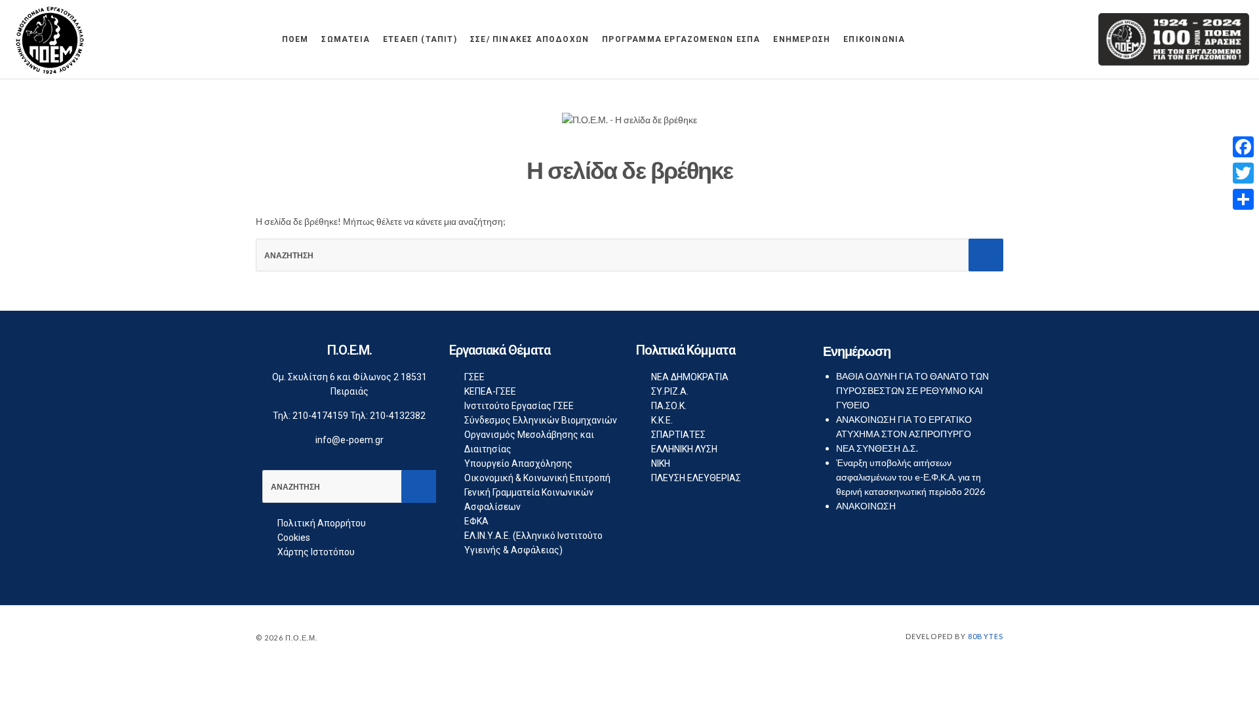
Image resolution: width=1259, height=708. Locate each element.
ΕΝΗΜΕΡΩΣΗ (801, 39)
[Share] (1243, 199)
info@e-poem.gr (349, 440)
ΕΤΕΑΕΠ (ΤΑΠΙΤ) (420, 39)
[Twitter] (1243, 173)
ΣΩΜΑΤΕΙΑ (345, 39)
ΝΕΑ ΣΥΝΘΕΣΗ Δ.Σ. (877, 448)
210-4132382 (398, 415)
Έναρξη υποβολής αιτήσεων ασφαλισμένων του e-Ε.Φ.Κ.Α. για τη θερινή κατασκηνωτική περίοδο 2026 (910, 477)
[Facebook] (1243, 147)
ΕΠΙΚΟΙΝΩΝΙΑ (874, 39)
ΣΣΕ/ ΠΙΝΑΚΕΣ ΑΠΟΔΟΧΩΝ (529, 39)
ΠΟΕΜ (295, 39)
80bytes (985, 636)
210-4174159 (320, 415)
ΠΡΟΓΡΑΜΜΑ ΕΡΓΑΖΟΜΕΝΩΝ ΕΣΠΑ (681, 39)
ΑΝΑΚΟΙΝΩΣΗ (866, 505)
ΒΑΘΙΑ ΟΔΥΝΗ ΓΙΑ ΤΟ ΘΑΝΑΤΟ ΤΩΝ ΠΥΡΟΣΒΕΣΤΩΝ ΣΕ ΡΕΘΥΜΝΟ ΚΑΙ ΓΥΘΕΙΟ (912, 390)
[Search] (986, 255)
